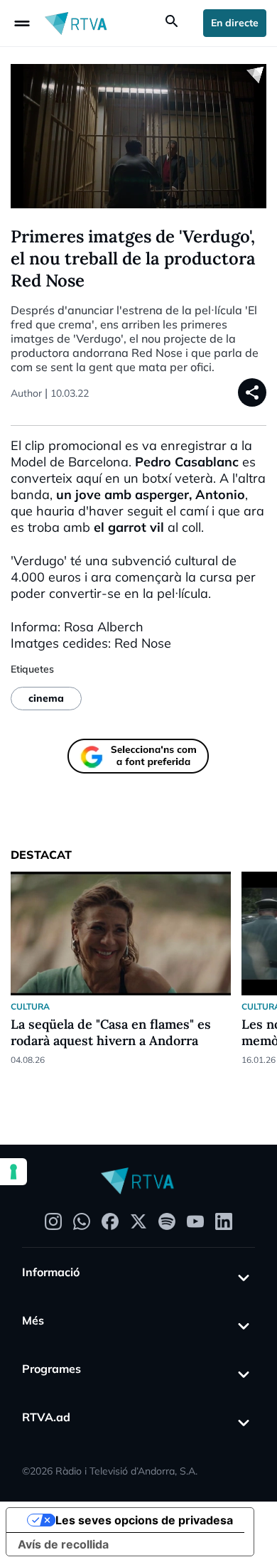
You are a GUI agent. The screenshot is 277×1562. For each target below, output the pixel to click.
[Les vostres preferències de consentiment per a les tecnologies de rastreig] (13, 1171)
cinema (46, 698)
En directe (235, 22)
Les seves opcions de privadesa (144, 1520)
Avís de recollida (63, 1544)
